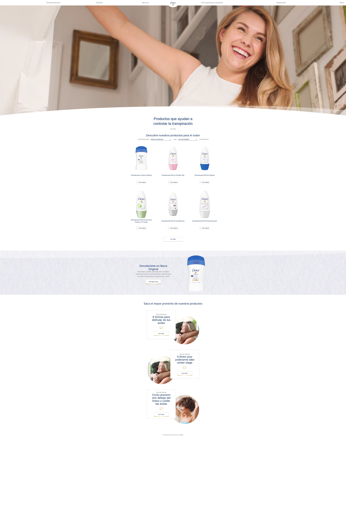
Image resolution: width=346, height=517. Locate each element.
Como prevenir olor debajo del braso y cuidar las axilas (161, 399)
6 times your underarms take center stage (184, 359)
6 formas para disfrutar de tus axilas (161, 319)
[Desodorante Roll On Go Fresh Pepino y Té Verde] (141, 204)
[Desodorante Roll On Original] (204, 158)
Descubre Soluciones (53, 2)
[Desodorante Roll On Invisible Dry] (172, 204)
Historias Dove (281, 2)
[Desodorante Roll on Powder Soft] (172, 158)
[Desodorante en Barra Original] (141, 158)
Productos (99, 2)
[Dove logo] (173, 3)
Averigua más (153, 281)
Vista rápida (142, 182)
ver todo (173, 239)
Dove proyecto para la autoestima (212, 2)
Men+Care (145, 2)
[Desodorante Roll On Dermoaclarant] (204, 204)
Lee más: (173, 129)
